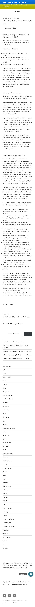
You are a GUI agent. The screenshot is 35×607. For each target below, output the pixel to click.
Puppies (5, 497)
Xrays (4, 544)
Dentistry (6, 402)
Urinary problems (8, 519)
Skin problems (7, 508)
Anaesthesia (7, 366)
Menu (18, 11)
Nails (4, 475)
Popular (5, 493)
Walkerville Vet (15, 2)
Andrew (16, 18)
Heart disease (7, 443)
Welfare (5, 533)
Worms (5, 541)
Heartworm (6, 446)
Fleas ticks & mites (9, 428)
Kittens (5, 464)
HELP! (5, 450)
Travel (5, 515)
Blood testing (7, 377)
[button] (30, 574)
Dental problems (8, 399)
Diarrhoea (6, 410)
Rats (4, 504)
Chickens (6, 392)
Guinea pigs (6, 435)
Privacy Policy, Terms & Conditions (13, 600)
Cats (7, 304)
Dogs (11, 304)
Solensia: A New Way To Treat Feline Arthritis (17, 355)
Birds (4, 373)
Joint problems (7, 461)
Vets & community (9, 526)
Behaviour (6, 370)
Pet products (7, 486)
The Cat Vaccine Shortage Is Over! (13, 342)
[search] (5, 548)
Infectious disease (8, 453)
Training (5, 512)
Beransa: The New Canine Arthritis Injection (16, 358)
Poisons (5, 490)
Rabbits (5, 501)
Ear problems (7, 417)
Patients (5, 483)
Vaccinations (7, 523)
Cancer (5, 384)
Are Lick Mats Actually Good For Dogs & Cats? (17, 351)
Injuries (5, 457)
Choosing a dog (7, 395)
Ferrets (5, 424)
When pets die (7, 537)
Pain (4, 479)
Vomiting (6, 530)
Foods (5, 432)
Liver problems (7, 468)
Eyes (4, 421)
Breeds (5, 381)
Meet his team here (25, 295)
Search (28, 334)
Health (5, 439)
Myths (5, 472)
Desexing (6, 406)
